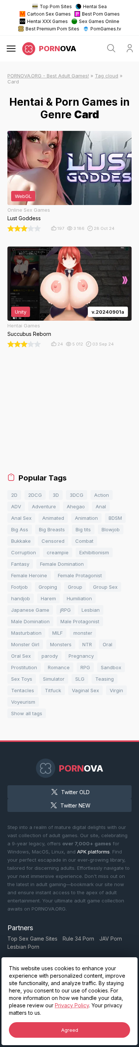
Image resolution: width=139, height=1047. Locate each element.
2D (14, 495)
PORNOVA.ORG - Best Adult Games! (48, 76)
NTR (87, 644)
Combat (84, 541)
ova (57, 48)
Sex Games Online (99, 21)
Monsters (61, 644)
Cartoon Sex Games (49, 14)
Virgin (116, 690)
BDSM (115, 518)
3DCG (76, 495)
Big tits (83, 529)
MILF (57, 633)
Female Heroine (29, 575)
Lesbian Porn (23, 947)
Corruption (23, 552)
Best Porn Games (101, 14)
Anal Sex (21, 518)
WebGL (23, 196)
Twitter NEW (75, 805)
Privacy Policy (72, 1005)
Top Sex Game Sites (32, 938)
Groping (48, 587)
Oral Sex (21, 656)
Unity (20, 312)
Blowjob (111, 529)
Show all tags (26, 713)
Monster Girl (25, 644)
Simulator (53, 679)
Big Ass (19, 529)
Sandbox (111, 667)
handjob (20, 598)
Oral (107, 644)
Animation (86, 518)
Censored (53, 541)
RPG (85, 667)
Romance (59, 667)
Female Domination (62, 564)
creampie (58, 552)
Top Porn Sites (56, 6)
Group (75, 587)
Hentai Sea (95, 6)
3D (56, 495)
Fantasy (20, 564)
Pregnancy (81, 656)
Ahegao (76, 506)
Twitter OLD (75, 792)
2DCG (35, 495)
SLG (80, 679)
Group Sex (105, 587)
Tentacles (22, 690)
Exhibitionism (94, 552)
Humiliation (79, 598)
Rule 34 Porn (78, 938)
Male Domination (30, 621)
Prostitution (24, 667)
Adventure (44, 506)
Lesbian (91, 610)
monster (82, 633)
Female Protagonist (80, 575)
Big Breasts (52, 529)
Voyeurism (23, 702)
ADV (16, 506)
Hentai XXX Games (47, 21)
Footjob (19, 587)
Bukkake (21, 541)
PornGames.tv (105, 29)
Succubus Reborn (29, 334)
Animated (53, 518)
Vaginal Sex (85, 690)
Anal (101, 506)
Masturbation (26, 633)
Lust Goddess (24, 218)
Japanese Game (30, 610)
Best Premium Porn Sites (52, 29)
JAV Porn (110, 938)
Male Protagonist (79, 621)
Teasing (104, 679)
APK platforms (93, 852)
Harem (48, 598)
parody (50, 656)
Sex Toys (21, 679)
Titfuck (53, 690)
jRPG (65, 610)
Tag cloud (106, 76)
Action (101, 495)
